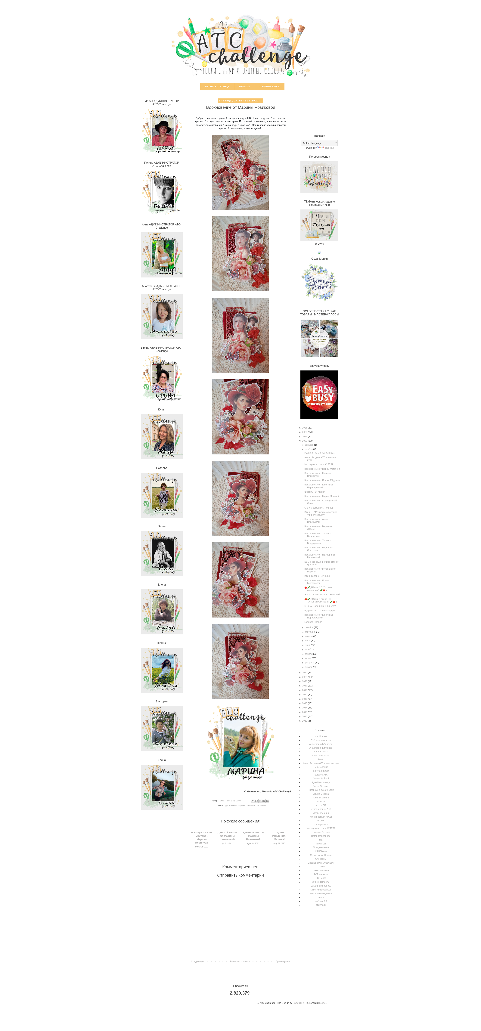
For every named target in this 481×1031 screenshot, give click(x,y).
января (309, 667)
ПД (320, 839)
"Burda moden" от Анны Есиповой (322, 594)
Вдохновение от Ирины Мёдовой (322, 480)
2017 (305, 694)
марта (308, 658)
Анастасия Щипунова (320, 748)
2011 (305, 721)
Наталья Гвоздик (321, 832)
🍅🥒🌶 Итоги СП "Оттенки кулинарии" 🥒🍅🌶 (318, 588)
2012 (305, 716)
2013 (305, 712)
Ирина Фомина (321, 797)
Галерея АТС (321, 774)
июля (308, 640)
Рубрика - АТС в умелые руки (319, 453)
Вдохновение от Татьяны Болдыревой (317, 541)
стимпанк (321, 905)
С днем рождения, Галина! (318, 507)
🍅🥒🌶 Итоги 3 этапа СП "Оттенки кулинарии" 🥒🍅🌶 (320, 600)
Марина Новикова (246, 805)
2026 (305, 427)
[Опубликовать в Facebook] (264, 801)
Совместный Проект (321, 855)
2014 (305, 707)
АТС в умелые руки (321, 740)
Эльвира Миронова (321, 885)
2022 (305, 672)
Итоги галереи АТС (321, 809)
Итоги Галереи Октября (317, 576)
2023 (305, 441)
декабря (309, 445)
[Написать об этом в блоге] (257, 801)
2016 (305, 699)
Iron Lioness (321, 736)
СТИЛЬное (321, 851)
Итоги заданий (321, 813)
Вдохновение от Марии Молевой (322, 496)
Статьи (321, 866)
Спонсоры (320, 859)
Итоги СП (321, 805)
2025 (305, 432)
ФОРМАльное (321, 874)
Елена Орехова (321, 786)
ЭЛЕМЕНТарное (321, 882)
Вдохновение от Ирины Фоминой (322, 469)
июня (308, 645)
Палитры (321, 843)
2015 (305, 703)
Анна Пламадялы (321, 755)
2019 (305, 685)
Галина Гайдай (321, 778)
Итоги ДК (321, 801)
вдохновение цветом (321, 893)
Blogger (322, 1003)
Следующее (197, 961)
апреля (309, 654)
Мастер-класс (321, 824)
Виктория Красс (320, 770)
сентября (310, 632)
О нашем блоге (270, 86)
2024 (305, 436)
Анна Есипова (320, 751)
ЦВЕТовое (261, 805)
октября (309, 627)
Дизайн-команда (321, 782)
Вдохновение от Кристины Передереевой (318, 486)
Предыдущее (283, 961)
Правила (244, 86)
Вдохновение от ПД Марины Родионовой (319, 556)
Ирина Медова (321, 794)
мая (307, 649)
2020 (305, 681)
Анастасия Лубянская (321, 744)
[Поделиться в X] (260, 801)
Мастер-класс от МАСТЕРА (318, 464)
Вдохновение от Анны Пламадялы (316, 520)
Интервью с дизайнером (321, 790)
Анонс (321, 759)
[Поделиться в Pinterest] (267, 801)
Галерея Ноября (313, 622)
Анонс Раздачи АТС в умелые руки (321, 763)
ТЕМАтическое (321, 870)
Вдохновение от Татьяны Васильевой (317, 534)
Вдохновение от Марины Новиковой (317, 474)
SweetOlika (298, 1003)
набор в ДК (321, 901)
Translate (329, 148)
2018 (305, 690)
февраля (310, 662)
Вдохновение (230, 805)
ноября (309, 449)
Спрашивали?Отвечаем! (321, 863)
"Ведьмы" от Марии (314, 492)
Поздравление (321, 847)
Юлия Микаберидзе (320, 889)
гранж (321, 897)
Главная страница (217, 86)
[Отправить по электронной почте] (253, 801)
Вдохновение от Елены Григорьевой (316, 581)
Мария (320, 820)
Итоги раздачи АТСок (320, 817)
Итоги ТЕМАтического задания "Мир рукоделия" (320, 513)
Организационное (320, 836)
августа (309, 636)
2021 (305, 677)
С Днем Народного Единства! (320, 606)
